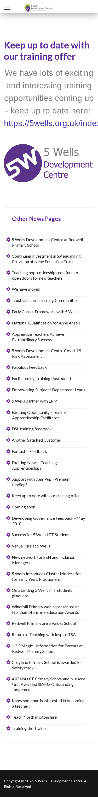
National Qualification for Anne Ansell (46, 322)
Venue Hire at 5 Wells (31, 545)
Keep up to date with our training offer (46, 495)
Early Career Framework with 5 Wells (45, 311)
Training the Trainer (29, 728)
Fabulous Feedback (29, 367)
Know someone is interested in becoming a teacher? (48, 703)
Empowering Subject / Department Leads (48, 389)
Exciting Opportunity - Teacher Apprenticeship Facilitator (39, 415)
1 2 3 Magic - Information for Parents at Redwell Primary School (47, 648)
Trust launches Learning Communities (45, 300)
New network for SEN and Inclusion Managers (43, 560)
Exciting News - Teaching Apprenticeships (34, 465)
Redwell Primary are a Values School (44, 623)
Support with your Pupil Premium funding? (41, 481)
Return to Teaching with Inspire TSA (44, 634)
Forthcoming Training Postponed (41, 378)
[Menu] (7, 8)
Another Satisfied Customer (36, 439)
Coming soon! (24, 506)
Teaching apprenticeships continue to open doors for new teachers (45, 275)
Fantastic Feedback (29, 451)
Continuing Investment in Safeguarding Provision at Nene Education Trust (46, 258)
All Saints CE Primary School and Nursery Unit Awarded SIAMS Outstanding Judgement (48, 684)
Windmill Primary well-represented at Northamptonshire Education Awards (45, 609)
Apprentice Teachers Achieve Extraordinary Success (38, 337)
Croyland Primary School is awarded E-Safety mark (46, 665)
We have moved (26, 288)
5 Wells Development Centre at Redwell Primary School (47, 242)
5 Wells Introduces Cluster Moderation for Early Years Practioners (47, 576)
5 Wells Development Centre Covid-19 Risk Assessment (46, 353)
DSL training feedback (32, 428)
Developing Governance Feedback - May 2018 (48, 521)
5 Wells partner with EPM (35, 400)
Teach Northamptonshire (34, 716)
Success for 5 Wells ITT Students (41, 534)
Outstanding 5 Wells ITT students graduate (42, 593)
